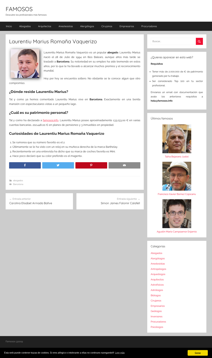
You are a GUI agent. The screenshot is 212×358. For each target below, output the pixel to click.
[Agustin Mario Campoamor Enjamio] (177, 214)
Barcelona (18, 184)
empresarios (127, 26)
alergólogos (87, 26)
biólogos (156, 295)
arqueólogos (158, 274)
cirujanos (106, 26)
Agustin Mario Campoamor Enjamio (177, 231)
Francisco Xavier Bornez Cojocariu (177, 194)
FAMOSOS (19, 9)
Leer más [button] (120, 353)
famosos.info (50, 120)
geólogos (156, 311)
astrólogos (157, 290)
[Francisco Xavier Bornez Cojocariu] (177, 177)
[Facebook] (25, 165)
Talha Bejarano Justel (177, 156)
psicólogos (157, 327)
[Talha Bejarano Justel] (177, 139)
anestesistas (66, 26)
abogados (25, 26)
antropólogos (158, 269)
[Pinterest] (91, 165)
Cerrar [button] (198, 353)
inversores (156, 316)
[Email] (124, 165)
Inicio (9, 26)
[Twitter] (58, 165)
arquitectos (44, 26)
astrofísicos (157, 284)
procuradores (149, 26)
